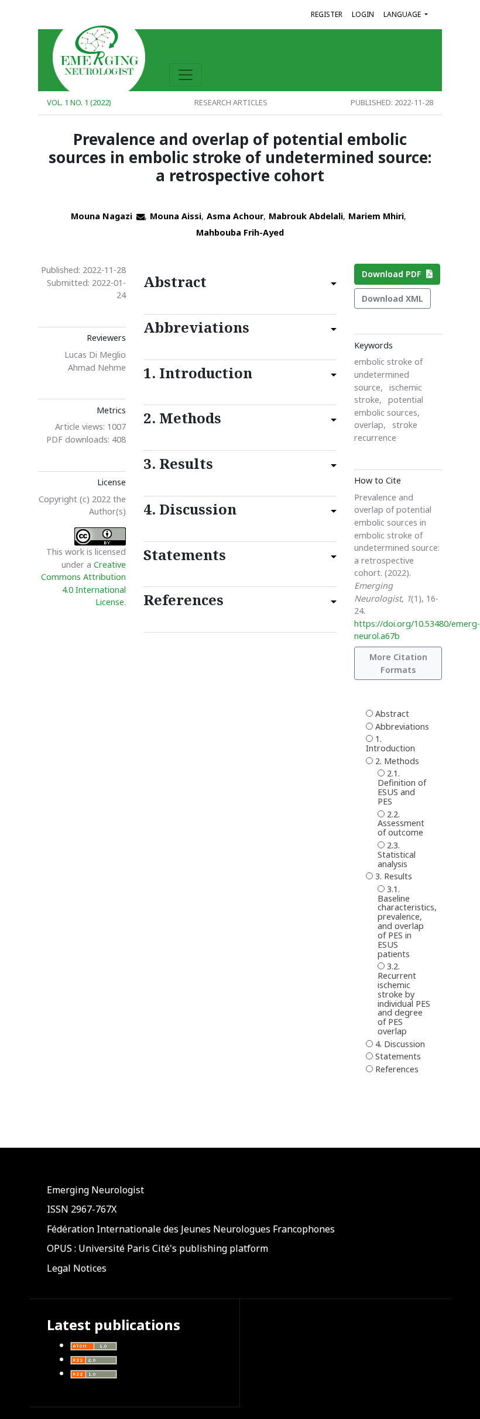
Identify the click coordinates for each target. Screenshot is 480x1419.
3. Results (393, 877)
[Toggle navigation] (185, 75)
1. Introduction (390, 744)
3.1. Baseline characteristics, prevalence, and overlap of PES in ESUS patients (404, 922)
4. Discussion (400, 1044)
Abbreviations (402, 727)
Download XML (392, 298)
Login (363, 14)
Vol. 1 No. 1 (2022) (79, 102)
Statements (398, 1057)
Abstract (392, 714)
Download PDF (394, 273)
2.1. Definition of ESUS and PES (402, 788)
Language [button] (403, 14)
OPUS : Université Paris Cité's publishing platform (157, 1248)
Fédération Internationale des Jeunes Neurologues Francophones (191, 1229)
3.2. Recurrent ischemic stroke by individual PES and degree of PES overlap (404, 999)
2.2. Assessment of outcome (401, 824)
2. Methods (397, 762)
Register (326, 14)
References (397, 1070)
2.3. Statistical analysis (397, 855)
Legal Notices (77, 1268)
